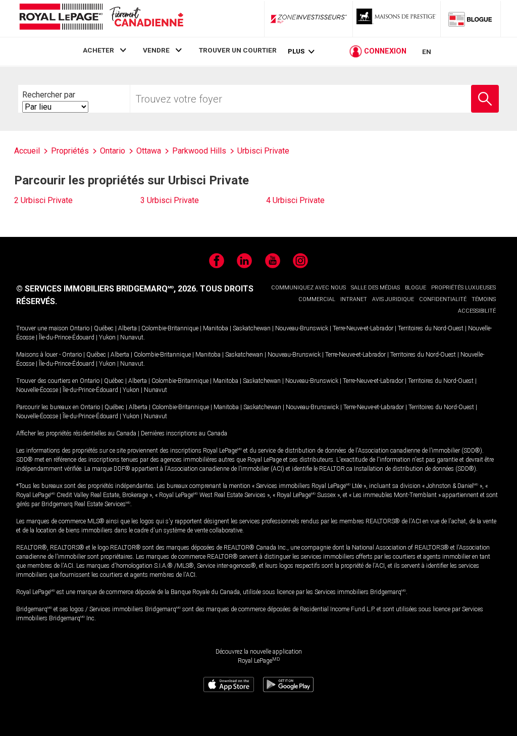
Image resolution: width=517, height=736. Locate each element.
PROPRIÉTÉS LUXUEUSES (463, 287)
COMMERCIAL (316, 299)
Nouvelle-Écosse (37, 390)
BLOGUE (415, 287)
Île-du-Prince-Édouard (66, 337)
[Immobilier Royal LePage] (101, 18)
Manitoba (215, 328)
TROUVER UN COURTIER (238, 50)
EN (426, 51)
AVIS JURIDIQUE (393, 299)
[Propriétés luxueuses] (396, 19)
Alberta (127, 328)
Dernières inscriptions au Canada (184, 433)
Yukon (107, 337)
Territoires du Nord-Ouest (430, 328)
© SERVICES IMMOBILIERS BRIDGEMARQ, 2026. (107, 288)
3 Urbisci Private (169, 200)
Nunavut (131, 337)
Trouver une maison (42, 328)
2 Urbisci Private (43, 200)
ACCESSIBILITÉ (477, 311)
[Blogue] (470, 19)
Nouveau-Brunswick (301, 328)
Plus (296, 51)
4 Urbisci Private (295, 200)
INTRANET (353, 299)
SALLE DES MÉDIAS (375, 287)
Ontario (79, 328)
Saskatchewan (252, 328)
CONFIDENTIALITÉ (443, 299)
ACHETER (98, 50)
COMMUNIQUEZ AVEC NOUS (308, 287)
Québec (104, 328)
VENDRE (156, 50)
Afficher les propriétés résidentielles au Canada (76, 433)
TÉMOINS (484, 299)
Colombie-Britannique (169, 328)
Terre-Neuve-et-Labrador (363, 328)
